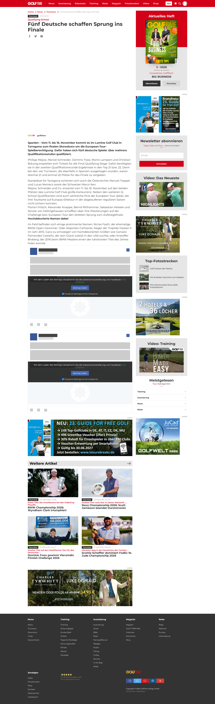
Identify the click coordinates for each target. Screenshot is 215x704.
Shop (156, 3)
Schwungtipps (67, 628)
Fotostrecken (132, 3)
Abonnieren (152, 83)
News (51, 3)
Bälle (95, 632)
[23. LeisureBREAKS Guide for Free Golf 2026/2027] (80, 438)
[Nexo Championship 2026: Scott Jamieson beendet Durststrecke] (107, 483)
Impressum (33, 697)
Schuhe (96, 659)
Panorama (32, 632)
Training (94, 3)
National (162, 628)
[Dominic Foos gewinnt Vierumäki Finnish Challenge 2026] (53, 530)
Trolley (96, 655)
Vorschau (171, 83)
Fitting (96, 651)
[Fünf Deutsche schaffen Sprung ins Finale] (161, 194)
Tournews (51, 12)
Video (146, 3)
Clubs (30, 636)
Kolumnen (130, 636)
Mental (64, 651)
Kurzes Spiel (66, 632)
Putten (64, 636)
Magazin (116, 3)
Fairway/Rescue (100, 640)
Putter (96, 647)
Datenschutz (33, 693)
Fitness (64, 647)
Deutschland (33, 640)
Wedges (96, 644)
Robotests (80, 3)
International (164, 636)
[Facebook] (29, 36)
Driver (96, 628)
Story (128, 640)
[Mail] (41, 36)
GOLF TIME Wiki (133, 628)
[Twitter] (35, 36)
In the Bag (97, 663)
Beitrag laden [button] (80, 288)
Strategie (64, 655)
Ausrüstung (64, 3)
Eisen (95, 636)
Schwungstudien (68, 644)
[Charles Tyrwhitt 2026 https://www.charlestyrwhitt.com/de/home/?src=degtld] (80, 588)
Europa (162, 632)
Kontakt (31, 689)
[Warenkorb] (175, 4)
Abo (169, 3)
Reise (105, 3)
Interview (130, 632)
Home (31, 12)
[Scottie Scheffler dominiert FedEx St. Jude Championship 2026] (107, 530)
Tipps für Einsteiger (69, 640)
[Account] (185, 5)
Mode (95, 666)
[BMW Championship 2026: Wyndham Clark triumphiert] (53, 483)
